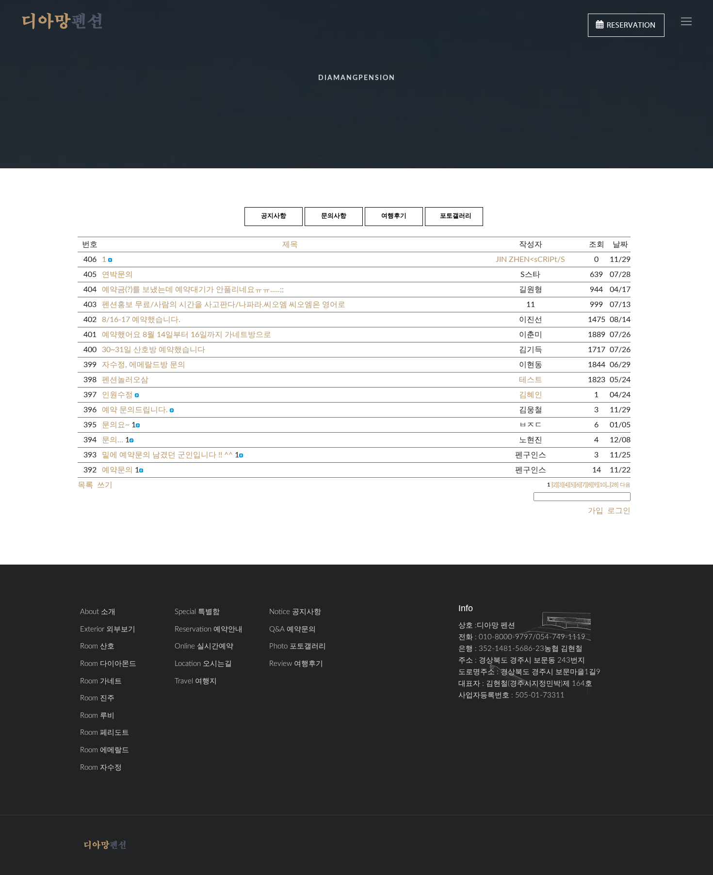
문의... (112, 440)
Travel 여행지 (196, 681)
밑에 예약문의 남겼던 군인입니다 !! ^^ (167, 455)
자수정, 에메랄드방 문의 (143, 365)
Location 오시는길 (203, 663)
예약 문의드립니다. (135, 410)
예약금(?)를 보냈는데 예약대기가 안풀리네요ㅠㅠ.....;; (193, 289)
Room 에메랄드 (104, 750)
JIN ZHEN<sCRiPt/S (530, 259)
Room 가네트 (101, 681)
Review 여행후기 (296, 663)
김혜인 (530, 395)
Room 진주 (97, 698)
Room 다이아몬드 (108, 663)
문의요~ (116, 425)
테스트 (530, 380)
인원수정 (117, 395)
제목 (290, 244)
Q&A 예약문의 (292, 629)
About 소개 (97, 612)
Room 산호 (97, 646)
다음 (625, 484)
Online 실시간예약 (204, 646)
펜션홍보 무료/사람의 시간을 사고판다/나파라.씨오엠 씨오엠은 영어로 (223, 304)
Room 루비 (97, 715)
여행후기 (393, 216)
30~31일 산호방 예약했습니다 (153, 350)
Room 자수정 (101, 767)
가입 (595, 511)
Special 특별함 (197, 612)
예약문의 (117, 470)
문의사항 (333, 216)
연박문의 (117, 274)
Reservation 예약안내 (209, 629)
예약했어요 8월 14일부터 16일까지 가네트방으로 (186, 335)
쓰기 (105, 485)
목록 (85, 485)
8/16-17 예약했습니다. (141, 320)
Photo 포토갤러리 (297, 646)
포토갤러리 (455, 216)
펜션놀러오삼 (125, 380)
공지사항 (273, 216)
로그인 (618, 511)
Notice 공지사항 (295, 612)
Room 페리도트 (104, 732)
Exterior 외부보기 (107, 629)
